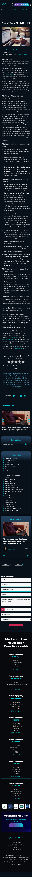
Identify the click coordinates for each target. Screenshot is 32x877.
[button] (30, 4)
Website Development (17, 50)
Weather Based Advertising (13, 508)
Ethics (11, 859)
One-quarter (9, 74)
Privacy (16, 859)
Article (7, 462)
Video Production (10, 506)
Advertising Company (11, 458)
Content (7, 469)
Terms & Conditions (22, 862)
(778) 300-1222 (16, 711)
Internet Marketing (16, 380)
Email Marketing (9, 471)
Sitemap (18, 864)
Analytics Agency (10, 460)
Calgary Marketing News (12, 464)
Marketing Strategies (22, 382)
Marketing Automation (11, 487)
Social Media (8, 500)
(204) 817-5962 (16, 798)
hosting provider (7, 306)
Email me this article (21, 54)
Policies (6, 859)
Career (13, 864)
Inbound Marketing (10, 479)
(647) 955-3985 (16, 776)
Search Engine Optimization (13, 498)
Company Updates (10, 467)
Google (7, 477)
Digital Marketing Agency (21, 374)
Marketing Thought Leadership (13, 492)
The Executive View (10, 502)
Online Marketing (8, 384)
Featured (7, 9)
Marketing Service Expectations (14, 489)
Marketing (26, 380)
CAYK (5, 374)
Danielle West (11, 549)
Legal (20, 859)
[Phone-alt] (12, 4)
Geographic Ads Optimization (13, 475)
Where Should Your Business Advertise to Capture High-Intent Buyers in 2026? (15, 541)
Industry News (9, 481)
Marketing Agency (9, 382)
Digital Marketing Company (13, 376)
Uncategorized (9, 504)
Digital (10, 374)
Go (16, 625)
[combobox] (3, 609)
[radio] (8, 362)
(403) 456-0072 (13, 337)
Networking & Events (11, 494)
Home (2, 9)
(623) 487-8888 (16, 755)
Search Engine (16, 387)
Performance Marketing (21, 384)
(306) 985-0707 (16, 733)
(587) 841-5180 (16, 689)
